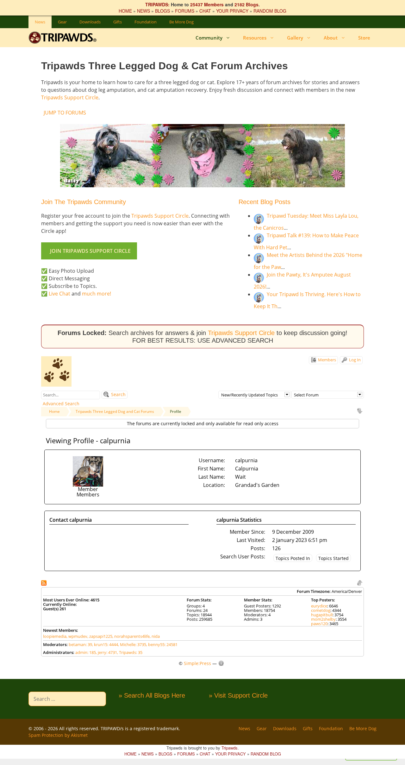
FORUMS (184, 11)
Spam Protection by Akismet (58, 735)
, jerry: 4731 (106, 652)
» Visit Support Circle (238, 695)
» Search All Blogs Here (152, 695)
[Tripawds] (64, 37)
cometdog (320, 610)
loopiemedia (54, 636)
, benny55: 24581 (162, 644)
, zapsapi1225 (99, 636)
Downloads (90, 22)
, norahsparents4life (131, 636)
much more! (96, 293)
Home (54, 411)
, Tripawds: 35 (129, 652)
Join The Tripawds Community (83, 201)
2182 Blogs (246, 4)
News (40, 22)
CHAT (205, 11)
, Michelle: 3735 (132, 644)
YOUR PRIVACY (232, 11)
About (331, 37)
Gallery (295, 37)
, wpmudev (76, 636)
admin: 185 (85, 652)
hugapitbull (322, 615)
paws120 (319, 623)
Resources (254, 37)
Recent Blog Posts (264, 201)
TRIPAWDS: (157, 4)
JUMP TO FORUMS (65, 112)
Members (326, 360)
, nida (155, 636)
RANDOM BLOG (269, 11)
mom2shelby (323, 619)
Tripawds (229, 748)
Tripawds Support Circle (69, 97)
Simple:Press (197, 663)
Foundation (145, 22)
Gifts (117, 22)
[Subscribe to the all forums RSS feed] (44, 582)
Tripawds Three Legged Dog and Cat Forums (115, 411)
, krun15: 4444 (105, 644)
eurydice (319, 606)
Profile (175, 411)
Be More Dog (181, 22)
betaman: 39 (80, 644)
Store (364, 37)
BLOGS (162, 11)
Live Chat (59, 293)
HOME (125, 11)
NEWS (143, 11)
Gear (62, 22)
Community (209, 37)
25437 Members (207, 4)
